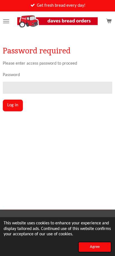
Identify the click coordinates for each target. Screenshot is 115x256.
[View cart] (109, 21)
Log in (12, 105)
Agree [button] (95, 247)
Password (11, 75)
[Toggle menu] (6, 21)
